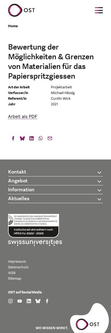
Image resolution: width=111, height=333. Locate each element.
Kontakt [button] (17, 172)
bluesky (22, 139)
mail (49, 139)
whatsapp (40, 139)
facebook (13, 139)
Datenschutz (18, 267)
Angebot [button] (17, 181)
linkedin (31, 139)
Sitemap (14, 278)
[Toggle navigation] (99, 10)
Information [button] (21, 189)
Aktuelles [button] (18, 198)
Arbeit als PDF (22, 116)
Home (13, 26)
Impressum (17, 261)
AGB (11, 272)
